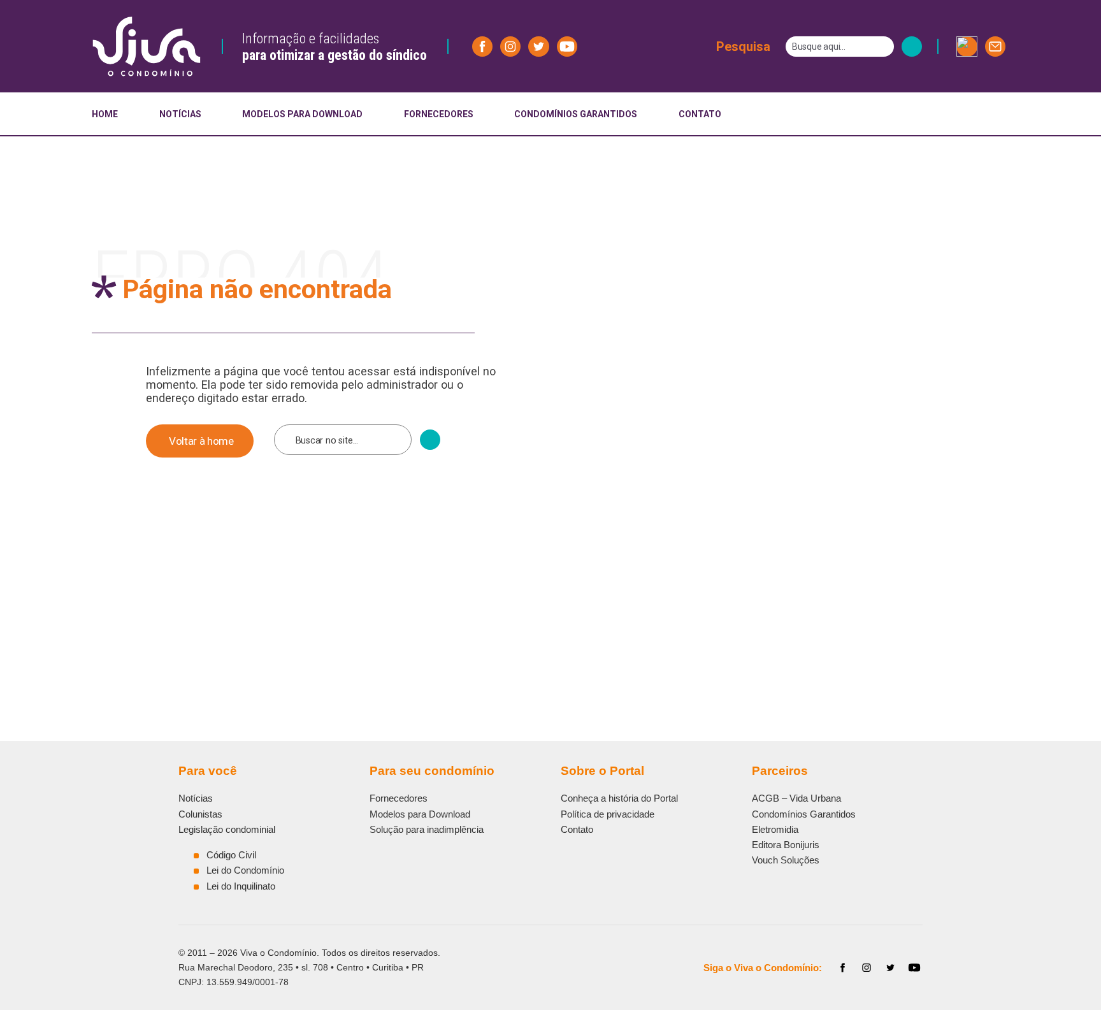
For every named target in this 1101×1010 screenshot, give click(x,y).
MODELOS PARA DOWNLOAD (302, 114)
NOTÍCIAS (180, 114)
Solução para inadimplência (427, 829)
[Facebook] (843, 968)
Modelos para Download (420, 814)
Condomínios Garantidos (804, 814)
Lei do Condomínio (245, 870)
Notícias (195, 798)
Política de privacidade (607, 814)
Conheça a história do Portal (619, 798)
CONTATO (700, 114)
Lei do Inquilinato (240, 886)
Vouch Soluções (785, 860)
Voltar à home (201, 441)
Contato (577, 829)
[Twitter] (890, 968)
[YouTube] (914, 968)
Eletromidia (775, 829)
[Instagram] (866, 968)
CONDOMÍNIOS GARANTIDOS (575, 114)
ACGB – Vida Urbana (796, 798)
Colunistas (200, 814)
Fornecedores (399, 798)
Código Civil (231, 854)
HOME (105, 114)
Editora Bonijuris (785, 844)
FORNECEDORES (438, 114)
